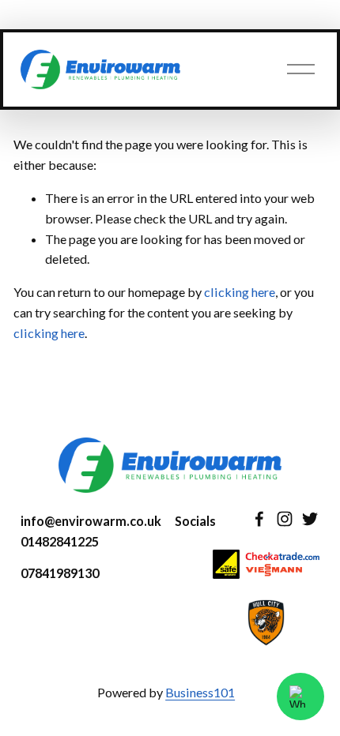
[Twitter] (310, 519)
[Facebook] (259, 519)
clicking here (239, 291)
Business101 (200, 692)
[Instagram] (285, 519)
